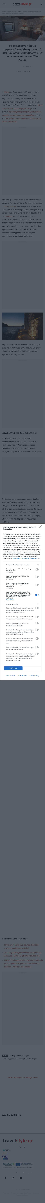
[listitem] (22, 565)
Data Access (22, 676)
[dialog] (22, 601)
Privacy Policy (34, 676)
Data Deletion (10, 676)
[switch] (37, 569)
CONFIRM (13, 668)
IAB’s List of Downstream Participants (25, 558)
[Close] (41, 528)
